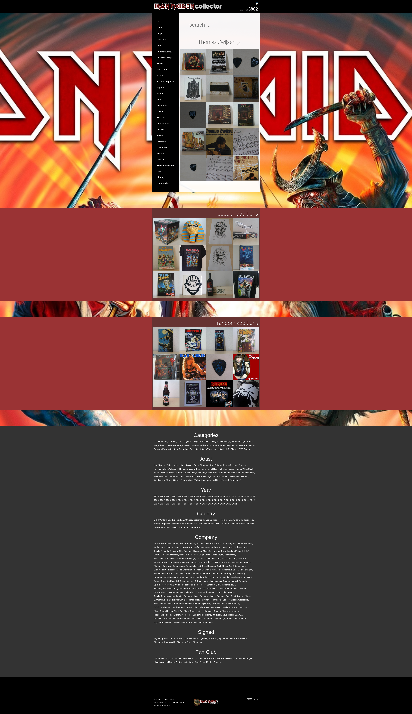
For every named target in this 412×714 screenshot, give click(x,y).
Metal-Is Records (217, 596)
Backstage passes (166, 81)
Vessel (226, 480)
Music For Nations (211, 551)
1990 (222, 496)
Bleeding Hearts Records (165, 588)
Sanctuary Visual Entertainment (237, 543)
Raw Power (188, 547)
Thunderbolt (191, 592)
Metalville (226, 611)
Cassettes (162, 39)
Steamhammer (187, 581)
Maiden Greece (203, 658)
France (216, 520)
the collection (163, 700)
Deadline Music (179, 607)
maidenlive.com (179, 702)
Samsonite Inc (160, 592)
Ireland (197, 527)
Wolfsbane (173, 469)
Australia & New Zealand (198, 524)
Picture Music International (166, 543)
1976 (186, 504)
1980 (162, 496)
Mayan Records (200, 596)
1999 (174, 500)
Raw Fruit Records (207, 592)
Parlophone (159, 547)
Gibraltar (234, 480)
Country (206, 513)
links (171, 702)
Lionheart (200, 473)
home (155, 700)
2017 (204, 504)
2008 (228, 500)
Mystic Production (203, 562)
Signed (206, 632)
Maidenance (189, 473)
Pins (159, 99)
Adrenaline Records (183, 622)
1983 (180, 496)
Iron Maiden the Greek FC (182, 658)
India (168, 527)
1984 (186, 496)
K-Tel (169, 573)
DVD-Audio (162, 183)
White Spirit (247, 469)
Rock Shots (222, 566)
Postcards (162, 105)
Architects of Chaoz (163, 480)
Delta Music (203, 607)
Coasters (161, 141)
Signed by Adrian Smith (165, 642)
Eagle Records (240, 547)
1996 (156, 500)
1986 (198, 496)
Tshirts (160, 93)
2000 (180, 500)
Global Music (179, 573)
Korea (183, 524)
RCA (233, 585)
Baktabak (216, 615)
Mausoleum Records (238, 600)
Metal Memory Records (219, 581)
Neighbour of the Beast (194, 662)
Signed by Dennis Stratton (235, 638)
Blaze (232, 476)
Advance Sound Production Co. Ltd (202, 577)
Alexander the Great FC (222, 658)
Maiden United (160, 476)
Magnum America (176, 592)
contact (167, 705)
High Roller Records (163, 622)
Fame (234, 570)
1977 (192, 504)
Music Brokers (214, 611)
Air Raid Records (224, 588)
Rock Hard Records (188, 555)
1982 (174, 496)
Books (160, 63)
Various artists (172, 465)
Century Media (244, 596)
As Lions (217, 476)
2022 (234, 504)
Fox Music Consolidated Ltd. (193, 611)
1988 (210, 496)
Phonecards (163, 123)
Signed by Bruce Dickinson (189, 642)
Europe (175, 520)
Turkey (157, 524)
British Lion (200, 469)
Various (160, 159)
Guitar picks (163, 111)
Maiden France (213, 662)
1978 (198, 504)
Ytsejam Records (176, 603)
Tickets (160, 75)
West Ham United (166, 165)
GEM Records (185, 551)
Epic (188, 573)
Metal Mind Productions (165, 558)
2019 (216, 504)
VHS (159, 45)
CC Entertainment (162, 607)
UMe (249, 577)
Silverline (241, 558)
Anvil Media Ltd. (238, 577)
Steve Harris (190, 476)
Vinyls (160, 33)
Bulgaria (250, 524)
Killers (209, 473)
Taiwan (181, 527)
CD (158, 21)
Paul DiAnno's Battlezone (225, 473)
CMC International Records (238, 562)
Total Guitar (196, 618)
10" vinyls (184, 441)
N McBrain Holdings (186, 558)
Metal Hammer (202, 600)
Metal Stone (159, 611)
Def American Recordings (206, 547)
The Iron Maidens (246, 473)
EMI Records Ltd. (214, 543)
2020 (222, 504)
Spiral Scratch (227, 551)
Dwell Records (228, 607)
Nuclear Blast (172, 611)
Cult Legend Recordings (214, 618)
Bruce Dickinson (201, 465)
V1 (240, 480)
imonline (255, 699)
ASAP (157, 473)
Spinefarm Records (183, 615)
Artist (206, 459)
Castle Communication (164, 596)
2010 (240, 500)
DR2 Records (187, 600)
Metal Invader (160, 603)
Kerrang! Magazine (219, 600)
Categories (206, 435)
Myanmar (225, 524)
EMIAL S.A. (159, 555)
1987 (204, 496)
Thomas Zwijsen (186, 469)
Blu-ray (160, 177)
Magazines (162, 69)
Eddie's (179, 662)
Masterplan (225, 577)
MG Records (160, 573)
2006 (216, 500)
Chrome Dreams (173, 547)
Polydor (173, 551)
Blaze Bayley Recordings (223, 555)
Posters (161, 129)
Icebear (235, 611)
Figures (160, 87)
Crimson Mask (243, 607)
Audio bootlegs (164, 51)
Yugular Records (192, 603)
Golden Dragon (245, 570)
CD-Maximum (201, 581)
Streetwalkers (187, 480)
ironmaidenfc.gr (159, 705)
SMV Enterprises (187, 543)
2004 (204, 500)
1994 (246, 496)
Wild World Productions (164, 570)
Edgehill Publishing (236, 573)
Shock (187, 618)
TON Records (218, 562)
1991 (228, 496)
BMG (182, 562)
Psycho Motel (160, 469)
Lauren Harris (235, 469)
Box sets (161, 153)
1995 (252, 496)
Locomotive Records (206, 558)
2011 (246, 500)
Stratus (225, 476)
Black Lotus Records (203, 622)
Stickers (161, 117)
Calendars (162, 147)
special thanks (158, 702)
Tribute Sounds (232, 603)
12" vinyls (194, 441)
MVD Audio (175, 585)
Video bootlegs (164, 57)
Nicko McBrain (175, 473)
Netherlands (199, 520)
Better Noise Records (236, 618)
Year (206, 490)
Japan (209, 520)
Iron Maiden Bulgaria (244, 658)
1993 (240, 496)
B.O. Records (223, 585)
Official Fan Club (161, 658)
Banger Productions (202, 615)
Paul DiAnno (216, 465)
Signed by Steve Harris (187, 638)
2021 (228, 504)
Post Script (231, 596)
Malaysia (215, 524)
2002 (192, 500)
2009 (234, 500)
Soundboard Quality (232, 615)
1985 (192, 496)
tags (166, 702)
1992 (234, 496)
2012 (252, 500)
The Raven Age (204, 476)
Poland (224, 520)
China (190, 527)
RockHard (178, 618)
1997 (162, 500)
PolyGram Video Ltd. (226, 558)
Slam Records (208, 566)
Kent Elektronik (204, 570)
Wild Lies (217, 480)
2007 (222, 500)
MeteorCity (192, 607)
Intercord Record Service (189, 588)
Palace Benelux (161, 562)
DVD (159, 27)
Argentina (166, 524)
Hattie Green (242, 476)
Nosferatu (174, 562)
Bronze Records (161, 581)
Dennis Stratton (176, 476)
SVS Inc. (200, 543)
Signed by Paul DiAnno (164, 638)
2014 (162, 504)
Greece (188, 520)
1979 (156, 496)
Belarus (175, 524)
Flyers (160, 135)
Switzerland (159, 527)
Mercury (157, 566)
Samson (242, 465)
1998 (168, 500)
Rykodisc (206, 603)
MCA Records (225, 547)
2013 (156, 504)
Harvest (189, 562)
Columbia (167, 566)
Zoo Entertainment (237, 566)
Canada (239, 520)
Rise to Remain (230, 465)
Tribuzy (164, 473)
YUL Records (172, 555)
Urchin (176, 480)
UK (159, 520)
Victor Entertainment (186, 570)
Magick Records (239, 581)
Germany (166, 520)
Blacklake (197, 551)
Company (206, 537)
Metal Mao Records (221, 570)
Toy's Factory (218, 603)
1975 (180, 504)
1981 (168, 496)
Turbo (197, 480)
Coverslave (206, 480)
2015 (168, 504)
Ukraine (234, 524)
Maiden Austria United (164, 662)
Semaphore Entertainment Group (169, 577)
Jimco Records (241, 588)
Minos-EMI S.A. (242, 551)
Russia (242, 524)
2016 (174, 504)
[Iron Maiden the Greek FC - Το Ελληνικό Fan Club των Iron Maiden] (206, 702)
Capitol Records (161, 551)
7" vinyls (175, 441)
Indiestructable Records (193, 585)
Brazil (174, 527)
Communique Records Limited (187, 566)
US (155, 520)
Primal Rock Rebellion (217, 469)
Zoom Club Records (226, 592)
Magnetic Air (210, 585)
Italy (182, 520)
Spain (231, 520)
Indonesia (248, 520)
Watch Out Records (163, 618)
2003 (198, 500)
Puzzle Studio (209, 588)
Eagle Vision (205, 555)
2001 (186, 500)
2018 (210, 504)
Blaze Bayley (186, 465)
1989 (216, 496)
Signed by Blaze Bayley (210, 638)
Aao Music (215, 607)
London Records (184, 596)
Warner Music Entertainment (167, 600)
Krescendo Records (163, 615)
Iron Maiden (159, 465)
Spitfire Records (161, 585)
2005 (210, 500)
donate (172, 700)
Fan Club (206, 652)
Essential (174, 581)
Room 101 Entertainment (214, 573)
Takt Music (196, 573)
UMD (159, 171)
